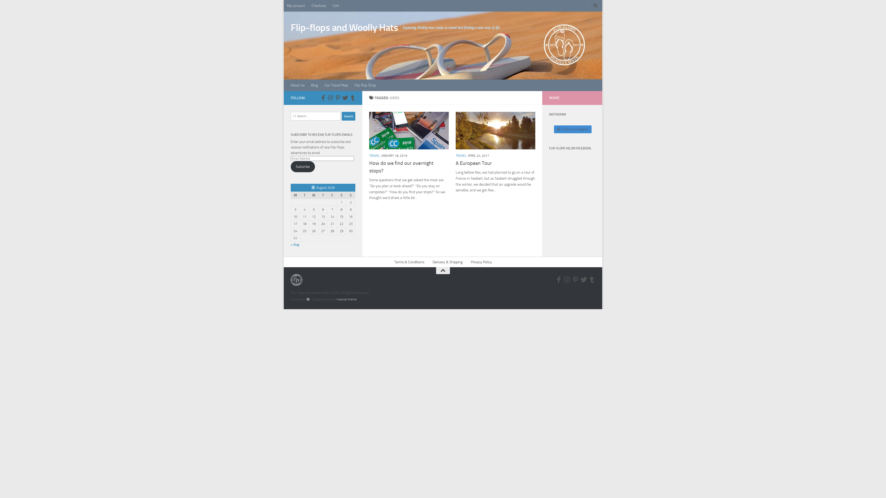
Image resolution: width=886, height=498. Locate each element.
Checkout (318, 5)
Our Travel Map (336, 85)
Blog (314, 85)
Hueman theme (347, 299)
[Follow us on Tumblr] (352, 98)
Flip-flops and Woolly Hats (344, 27)
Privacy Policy (481, 262)
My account (296, 5)
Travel (374, 156)
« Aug (295, 245)
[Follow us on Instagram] (330, 98)
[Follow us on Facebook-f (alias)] (323, 98)
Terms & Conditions (409, 262)
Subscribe (303, 167)
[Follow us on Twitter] (345, 98)
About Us (297, 85)
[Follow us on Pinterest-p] (338, 98)
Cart (335, 5)
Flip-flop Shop (365, 85)
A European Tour (474, 163)
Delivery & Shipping (448, 262)
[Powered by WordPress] (308, 299)
